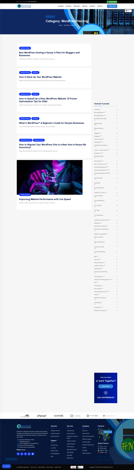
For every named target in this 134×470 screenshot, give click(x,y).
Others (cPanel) (98, 237)
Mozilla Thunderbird (100, 234)
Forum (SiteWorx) (99, 200)
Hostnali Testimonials (88, 445)
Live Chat (53, 448)
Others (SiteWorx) (99, 242)
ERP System (70, 458)
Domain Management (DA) (102, 173)
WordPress (35, 72)
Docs (52, 456)
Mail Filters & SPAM (100, 226)
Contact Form (54, 445)
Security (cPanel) (99, 247)
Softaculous (98, 268)
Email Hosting (70, 433)
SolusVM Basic (99, 276)
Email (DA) (97, 183)
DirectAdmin (98, 161)
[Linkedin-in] (29, 453)
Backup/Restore (99, 112)
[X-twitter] (21, 453)
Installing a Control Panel (102, 220)
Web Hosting (70, 430)
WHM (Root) (98, 302)
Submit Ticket (54, 450)
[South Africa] (107, 435)
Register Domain (55, 430)
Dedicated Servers (72, 449)
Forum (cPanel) (98, 195)
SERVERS (84, 6)
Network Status (86, 453)
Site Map (84, 450)
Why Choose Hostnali (88, 436)
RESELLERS (77, 6)
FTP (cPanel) (98, 205)
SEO (96, 256)
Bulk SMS (69, 455)
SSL (96, 282)
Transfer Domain (55, 433)
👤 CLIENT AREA (112, 1)
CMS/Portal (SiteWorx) (100, 145)
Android (97, 109)
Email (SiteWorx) (99, 188)
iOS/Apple (98, 223)
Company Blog (86, 442)
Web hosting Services (26, 140)
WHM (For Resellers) (100, 297)
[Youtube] (32, 453)
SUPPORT (99, 6)
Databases (98, 153)
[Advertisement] (105, 73)
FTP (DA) (96, 210)
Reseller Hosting (71, 441)
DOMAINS (60, 6)
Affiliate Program (87, 439)
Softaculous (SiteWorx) (101, 271)
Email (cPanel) (98, 178)
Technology (98, 285)
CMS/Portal (98, 142)
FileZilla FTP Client (100, 192)
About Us (84, 430)
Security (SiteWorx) (99, 251)
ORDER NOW (112, 6)
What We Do (85, 433)
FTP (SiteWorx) (98, 215)
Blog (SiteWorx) (98, 128)
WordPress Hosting (25, 48)
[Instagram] (25, 453)
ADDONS (92, 6)
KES (129, 10)
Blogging (97, 133)
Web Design (98, 288)
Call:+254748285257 (105, 397)
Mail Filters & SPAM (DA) (101, 229)
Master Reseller (71, 444)
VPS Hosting (70, 446)
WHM (96, 294)
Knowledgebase (55, 453)
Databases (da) (98, 156)
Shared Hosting (99, 262)
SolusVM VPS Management (103, 279)
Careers (84, 447)
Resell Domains (55, 436)
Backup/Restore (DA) (100, 118)
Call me (7, 466)
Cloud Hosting (99, 139)
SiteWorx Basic (99, 265)
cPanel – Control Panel (101, 150)
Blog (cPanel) (98, 123)
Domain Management (101, 167)
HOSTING (68, 6)
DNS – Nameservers (101, 164)
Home (60, 25)
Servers (97, 259)
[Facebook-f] (18, 453)
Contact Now (105, 386)
